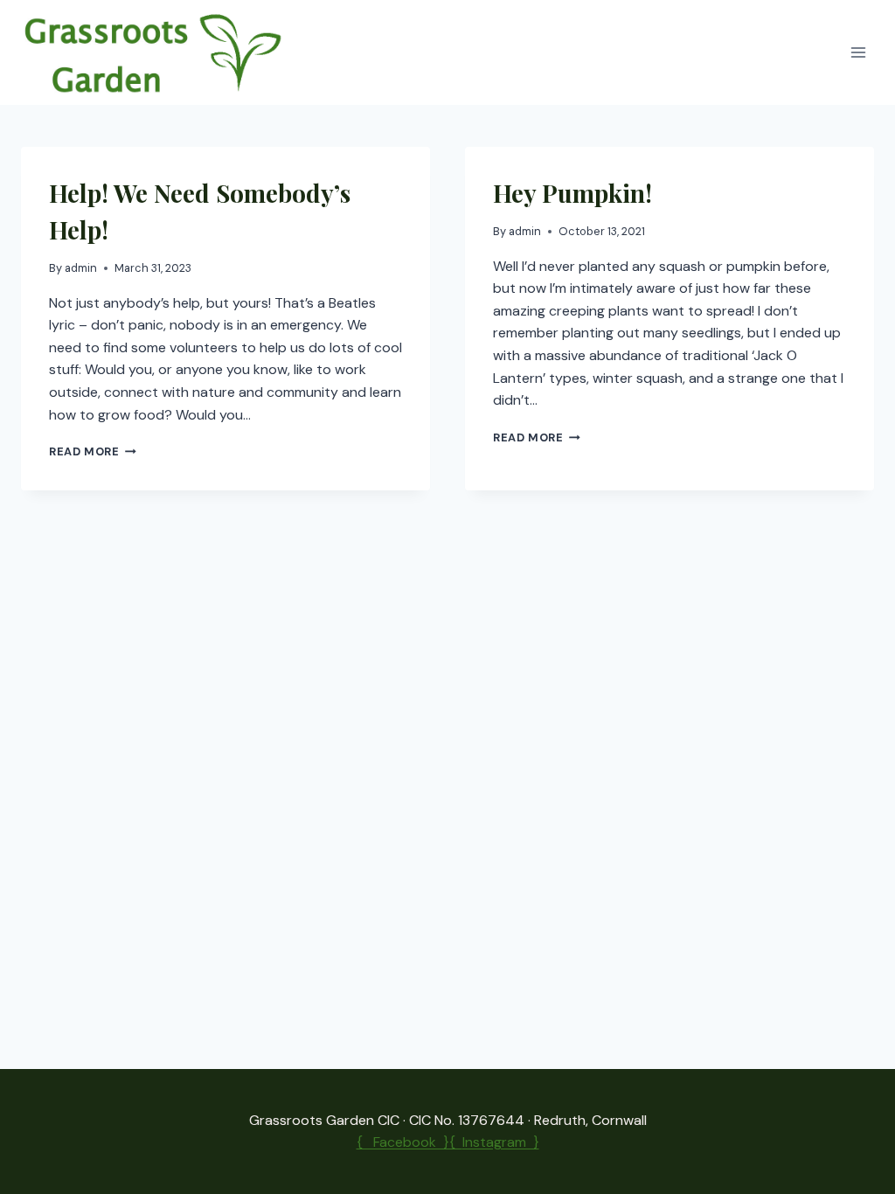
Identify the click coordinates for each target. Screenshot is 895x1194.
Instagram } (500, 1142)
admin (81, 267)
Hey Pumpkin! (572, 193)
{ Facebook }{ (409, 1142)
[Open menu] (858, 52)
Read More (92, 451)
